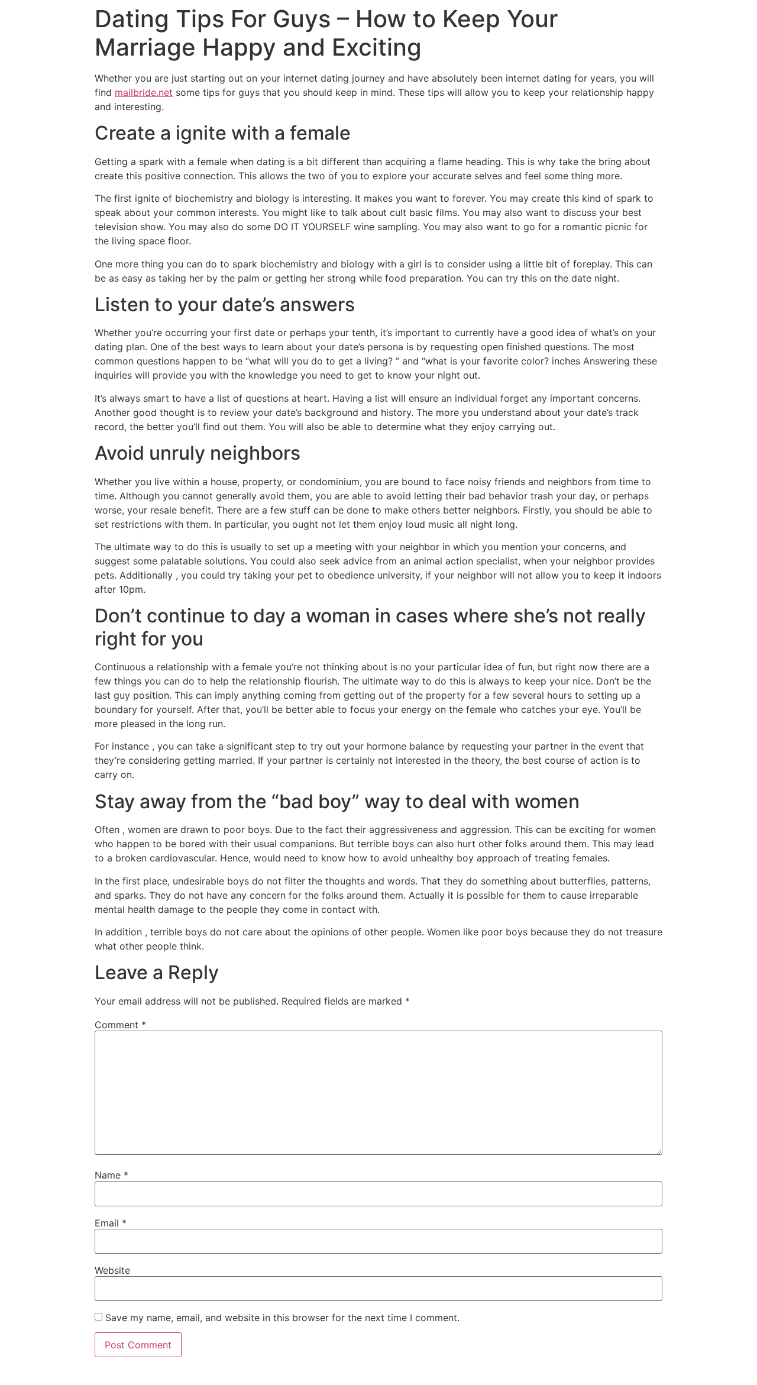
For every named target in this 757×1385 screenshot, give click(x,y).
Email (111, 1223)
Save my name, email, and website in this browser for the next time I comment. (282, 1317)
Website (112, 1270)
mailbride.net (144, 92)
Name (111, 1175)
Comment (120, 1024)
